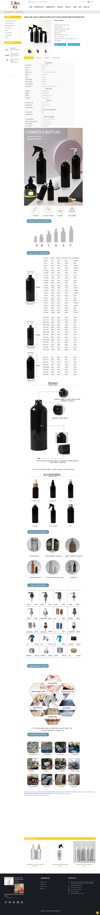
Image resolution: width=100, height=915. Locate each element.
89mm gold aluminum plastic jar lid (15, 49)
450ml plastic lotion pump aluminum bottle (84, 865)
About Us (68, 7)
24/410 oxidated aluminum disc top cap (14, 55)
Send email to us (61, 44)
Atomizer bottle (39, 7)
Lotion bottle (8, 35)
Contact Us (86, 7)
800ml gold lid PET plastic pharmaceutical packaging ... (14, 61)
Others (6, 37)
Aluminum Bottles (18, 12)
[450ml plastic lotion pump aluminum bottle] (84, 852)
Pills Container (8, 32)
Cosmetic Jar (8, 28)
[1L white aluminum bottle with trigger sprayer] (60, 852)
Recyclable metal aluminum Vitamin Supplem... (18, 879)
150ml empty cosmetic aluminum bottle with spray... (35, 865)
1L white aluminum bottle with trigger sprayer (60, 865)
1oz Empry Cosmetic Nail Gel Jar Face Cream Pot (38, 795)
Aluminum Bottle (50, 7)
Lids (6, 30)
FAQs (80, 7)
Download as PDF (74, 44)
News (75, 7)
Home (30, 7)
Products (60, 7)
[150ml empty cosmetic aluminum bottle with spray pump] (35, 852)
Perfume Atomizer (9, 23)
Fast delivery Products (10, 21)
